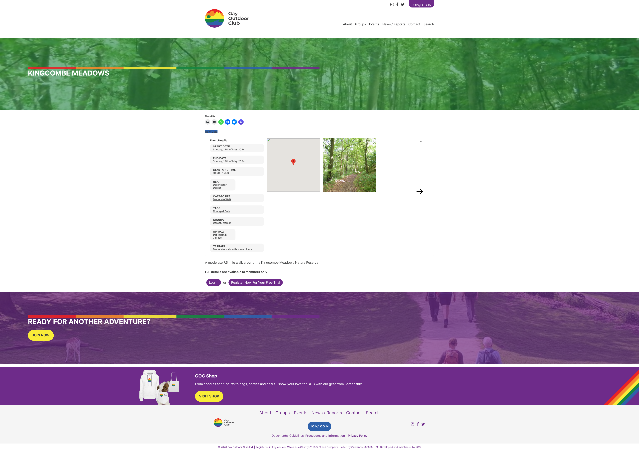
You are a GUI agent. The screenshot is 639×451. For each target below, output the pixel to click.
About (347, 24)
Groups (360, 24)
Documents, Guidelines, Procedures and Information (308, 435)
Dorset (217, 222)
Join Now (41, 335)
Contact (414, 24)
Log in (213, 282)
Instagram (392, 4)
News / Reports (393, 24)
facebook (397, 4)
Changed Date (221, 211)
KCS (418, 447)
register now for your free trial (255, 282)
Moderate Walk (222, 199)
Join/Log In (319, 426)
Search (429, 24)
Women (226, 222)
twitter (403, 4)
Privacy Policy (357, 435)
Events (374, 24)
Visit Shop (209, 396)
